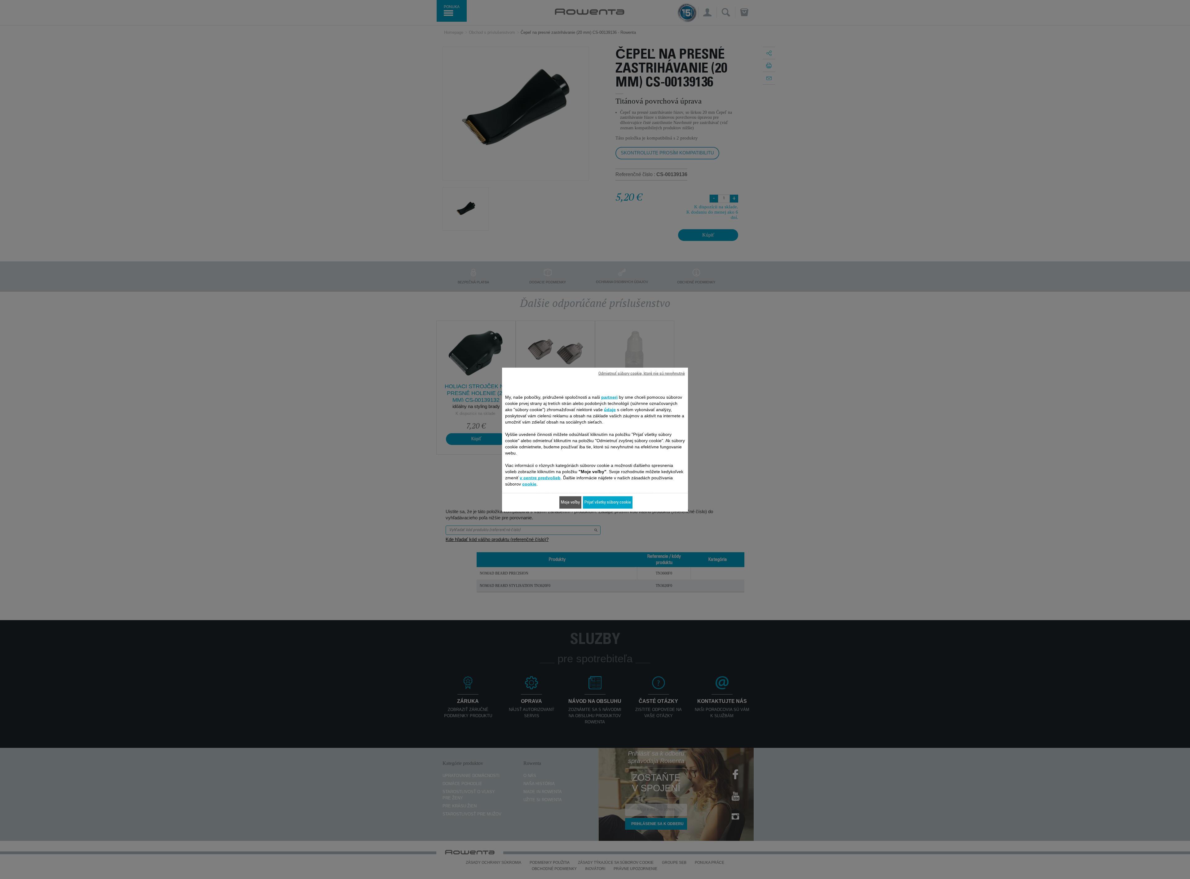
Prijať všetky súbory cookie (607, 502)
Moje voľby (570, 502)
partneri (609, 396)
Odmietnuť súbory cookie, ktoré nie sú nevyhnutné (641, 373)
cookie (529, 483)
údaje (610, 409)
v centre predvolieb (540, 477)
